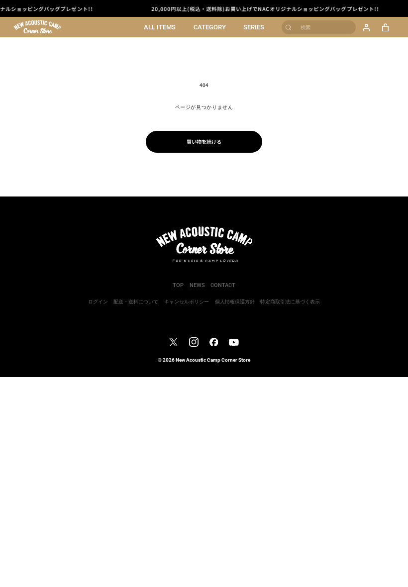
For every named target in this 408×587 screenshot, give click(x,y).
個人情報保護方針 (235, 301)
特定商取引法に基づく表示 (290, 301)
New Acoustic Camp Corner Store (213, 360)
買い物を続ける (204, 141)
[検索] (289, 27)
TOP (178, 285)
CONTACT (222, 285)
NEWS (197, 285)
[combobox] (319, 27)
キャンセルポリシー (186, 301)
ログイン (98, 301)
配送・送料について (135, 301)
